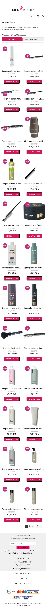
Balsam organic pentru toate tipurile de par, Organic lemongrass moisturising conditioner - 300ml (12, 268)
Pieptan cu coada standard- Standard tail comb (12, 99)
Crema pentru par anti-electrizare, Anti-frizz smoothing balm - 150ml (12, 308)
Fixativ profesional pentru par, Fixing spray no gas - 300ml (12, 509)
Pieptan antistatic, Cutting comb (34, 71)
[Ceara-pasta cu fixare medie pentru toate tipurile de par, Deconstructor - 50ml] (34, 211)
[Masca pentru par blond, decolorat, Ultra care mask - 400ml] (34, 375)
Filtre (13, 39)
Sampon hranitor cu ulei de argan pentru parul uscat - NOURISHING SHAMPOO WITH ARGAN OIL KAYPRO (12, 183)
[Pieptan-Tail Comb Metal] (34, 169)
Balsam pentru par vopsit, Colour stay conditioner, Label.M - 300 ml (12, 71)
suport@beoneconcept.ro (24, 569)
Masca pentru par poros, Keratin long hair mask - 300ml (34, 429)
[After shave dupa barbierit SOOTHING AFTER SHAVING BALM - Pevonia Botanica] (34, 127)
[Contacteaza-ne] (32, 16)
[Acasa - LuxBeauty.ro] (23, 9)
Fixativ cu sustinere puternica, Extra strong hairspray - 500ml (34, 509)
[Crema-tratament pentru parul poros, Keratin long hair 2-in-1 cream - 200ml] (12, 456)
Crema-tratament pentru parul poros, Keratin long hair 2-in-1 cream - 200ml (12, 469)
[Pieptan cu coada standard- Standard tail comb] (12, 92)
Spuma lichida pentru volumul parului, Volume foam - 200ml (34, 308)
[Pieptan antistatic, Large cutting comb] (12, 127)
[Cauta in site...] (43, 16)
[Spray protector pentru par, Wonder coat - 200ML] (34, 456)
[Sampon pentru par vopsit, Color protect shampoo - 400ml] (12, 375)
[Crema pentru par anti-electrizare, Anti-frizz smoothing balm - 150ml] (12, 295)
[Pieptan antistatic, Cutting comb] (34, 56)
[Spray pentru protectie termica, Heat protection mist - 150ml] (34, 253)
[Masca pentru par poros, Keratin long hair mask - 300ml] (34, 415)
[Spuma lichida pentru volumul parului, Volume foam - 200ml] (34, 295)
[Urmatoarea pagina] (40, 526)
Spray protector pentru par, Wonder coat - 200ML (34, 469)
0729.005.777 (24, 565)
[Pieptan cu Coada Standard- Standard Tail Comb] (34, 92)
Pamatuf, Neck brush (11, 348)
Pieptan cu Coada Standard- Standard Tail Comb (34, 99)
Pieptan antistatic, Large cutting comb (12, 141)
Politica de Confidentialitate (22, 553)
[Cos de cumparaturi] (37, 16)
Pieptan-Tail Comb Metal (34, 183)
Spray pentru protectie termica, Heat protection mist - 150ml (34, 268)
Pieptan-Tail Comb (11, 225)
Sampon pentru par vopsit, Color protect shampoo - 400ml (12, 388)
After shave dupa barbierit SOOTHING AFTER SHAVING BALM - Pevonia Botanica (34, 141)
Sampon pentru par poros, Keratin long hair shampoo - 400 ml (12, 429)
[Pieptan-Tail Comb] (12, 211)
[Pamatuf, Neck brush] (12, 335)
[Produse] (3, 16)
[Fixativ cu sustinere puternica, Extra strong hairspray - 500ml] (34, 496)
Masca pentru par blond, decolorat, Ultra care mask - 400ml (34, 388)
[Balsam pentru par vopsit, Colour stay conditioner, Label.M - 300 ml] (12, 57)
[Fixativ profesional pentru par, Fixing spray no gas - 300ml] (12, 496)
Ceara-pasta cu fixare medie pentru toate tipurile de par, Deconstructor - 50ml (34, 225)
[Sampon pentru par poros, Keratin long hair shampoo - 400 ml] (12, 415)
